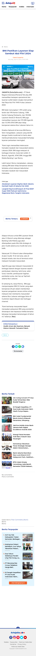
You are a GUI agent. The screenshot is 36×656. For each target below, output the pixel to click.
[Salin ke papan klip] (22, 346)
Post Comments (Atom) (19, 520)
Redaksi (6, 642)
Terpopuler (13, 7)
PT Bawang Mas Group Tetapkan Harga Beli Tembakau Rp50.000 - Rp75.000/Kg (13, 565)
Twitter (22, 640)
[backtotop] (18, 628)
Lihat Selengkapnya (18, 583)
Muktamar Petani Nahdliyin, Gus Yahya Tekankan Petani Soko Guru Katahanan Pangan (13, 546)
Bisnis (5, 335)
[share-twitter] (16, 346)
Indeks (21, 7)
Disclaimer (13, 644)
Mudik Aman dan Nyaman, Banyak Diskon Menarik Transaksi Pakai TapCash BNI (16, 327)
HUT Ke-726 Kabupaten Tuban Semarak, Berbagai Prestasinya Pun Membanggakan (12, 537)
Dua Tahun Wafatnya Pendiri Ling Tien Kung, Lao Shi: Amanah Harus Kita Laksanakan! (12, 556)
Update (25, 219)
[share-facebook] (13, 346)
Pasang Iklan (14, 642)
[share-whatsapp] (19, 346)
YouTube (27, 640)
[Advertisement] (18, 26)
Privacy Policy (22, 644)
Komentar (19, 351)
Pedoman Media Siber (25, 642)
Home (4, 7)
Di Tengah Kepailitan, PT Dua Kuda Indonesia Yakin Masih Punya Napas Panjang (13, 575)
